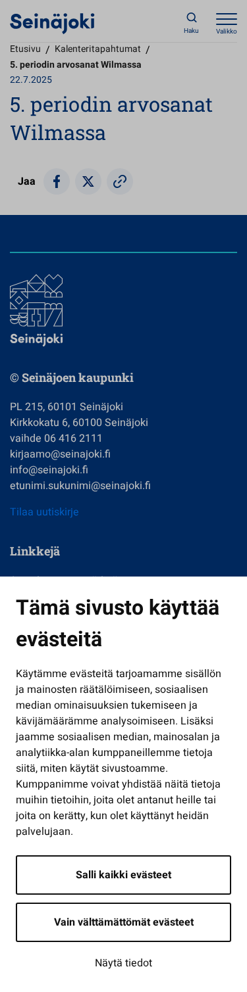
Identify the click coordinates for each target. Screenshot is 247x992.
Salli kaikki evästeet (123, 875)
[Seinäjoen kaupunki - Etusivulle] (52, 23)
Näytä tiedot (123, 963)
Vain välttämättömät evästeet (124, 922)
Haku (191, 30)
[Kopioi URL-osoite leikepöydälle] (120, 181)
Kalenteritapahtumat (98, 49)
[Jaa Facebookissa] (56, 181)
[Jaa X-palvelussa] (88, 181)
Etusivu (25, 49)
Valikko (226, 31)
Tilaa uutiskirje (44, 512)
